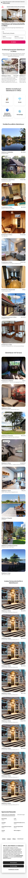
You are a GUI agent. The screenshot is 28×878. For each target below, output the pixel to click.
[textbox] (7, 38)
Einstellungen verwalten (13, 869)
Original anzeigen (6, 3)
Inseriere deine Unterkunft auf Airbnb (16, 7)
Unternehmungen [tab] (21, 814)
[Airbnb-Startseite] (3, 7)
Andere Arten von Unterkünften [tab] (8, 814)
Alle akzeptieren (13, 862)
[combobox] (13, 33)
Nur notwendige (13, 866)
